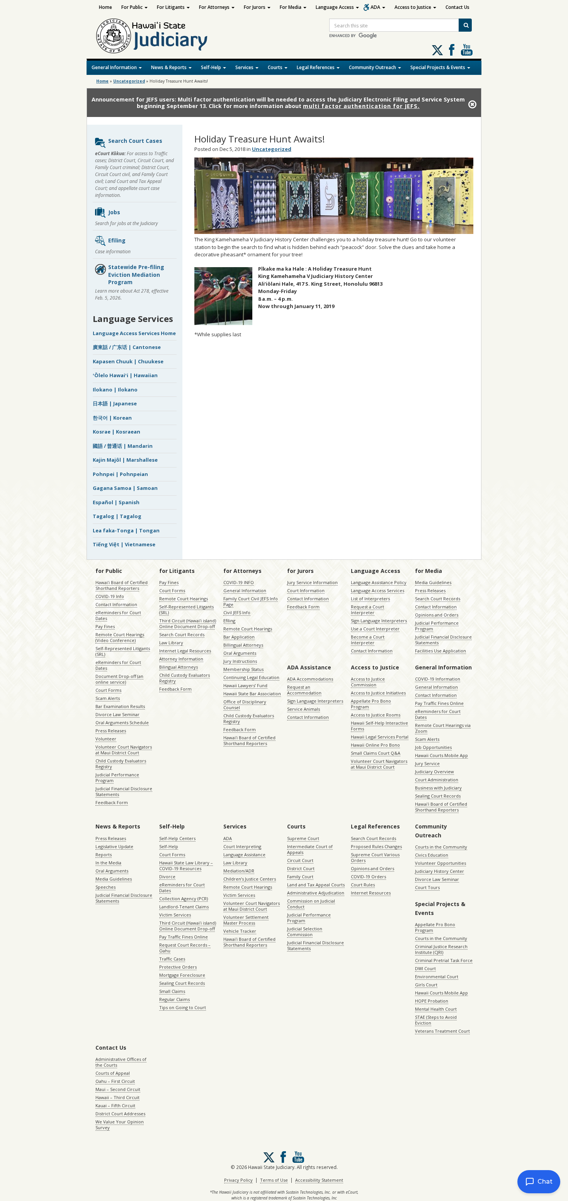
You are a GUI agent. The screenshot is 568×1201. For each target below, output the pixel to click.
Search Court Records (181, 634)
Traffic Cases (172, 959)
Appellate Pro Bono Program (371, 704)
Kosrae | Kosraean (116, 431)
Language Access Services (377, 590)
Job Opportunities (433, 747)
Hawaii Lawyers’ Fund (245, 685)
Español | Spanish (116, 502)
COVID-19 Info (109, 596)
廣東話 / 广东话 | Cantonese (127, 347)
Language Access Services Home (134, 333)
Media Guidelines (433, 582)
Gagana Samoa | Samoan (125, 487)
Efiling (117, 240)
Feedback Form (111, 802)
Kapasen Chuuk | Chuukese (128, 361)
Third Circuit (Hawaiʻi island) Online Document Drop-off (187, 623)
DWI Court (425, 968)
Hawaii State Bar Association (252, 693)
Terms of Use (274, 1180)
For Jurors (255, 7)
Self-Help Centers (177, 838)
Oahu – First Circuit (115, 1081)
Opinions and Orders (436, 615)
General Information (115, 67)
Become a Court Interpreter (367, 639)
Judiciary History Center (439, 871)
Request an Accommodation (304, 690)
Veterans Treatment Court (442, 1031)
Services (245, 67)
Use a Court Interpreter (375, 629)
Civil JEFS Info (236, 612)
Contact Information (116, 604)
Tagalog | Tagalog (117, 516)
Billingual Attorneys (243, 645)
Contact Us (457, 7)
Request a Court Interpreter (367, 609)
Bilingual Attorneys (178, 667)
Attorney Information (181, 659)
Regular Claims (174, 999)
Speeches (105, 887)
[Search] (465, 25)
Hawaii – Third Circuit (117, 1097)
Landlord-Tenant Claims (184, 907)
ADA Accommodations (310, 679)
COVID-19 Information (437, 679)
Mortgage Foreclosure (182, 975)
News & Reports (169, 67)
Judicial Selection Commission (304, 931)
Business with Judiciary (438, 788)
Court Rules (363, 885)
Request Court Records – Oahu (185, 948)
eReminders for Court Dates (118, 615)
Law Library (171, 642)
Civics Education (431, 855)
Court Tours (427, 887)
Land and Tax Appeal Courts (316, 885)
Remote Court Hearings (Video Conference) (119, 637)
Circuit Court (300, 860)
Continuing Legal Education (251, 677)
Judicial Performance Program (117, 777)
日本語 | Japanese (115, 403)
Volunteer (105, 739)
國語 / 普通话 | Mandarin (123, 445)
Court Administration (436, 780)
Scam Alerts (107, 698)
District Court (301, 868)
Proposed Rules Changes (376, 846)
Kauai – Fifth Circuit (115, 1105)
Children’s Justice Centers (249, 879)
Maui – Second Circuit (117, 1089)
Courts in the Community (441, 847)
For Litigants (171, 7)
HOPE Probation (431, 1001)
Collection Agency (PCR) (183, 898)
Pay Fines (105, 626)
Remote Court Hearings (183, 598)
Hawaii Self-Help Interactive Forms (379, 726)
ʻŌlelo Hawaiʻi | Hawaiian (125, 375)
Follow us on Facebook (451, 50)
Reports (103, 854)
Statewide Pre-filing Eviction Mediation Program (136, 274)
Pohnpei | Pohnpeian (120, 474)
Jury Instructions (240, 661)
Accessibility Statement (319, 1180)
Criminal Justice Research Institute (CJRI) (441, 949)
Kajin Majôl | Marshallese (125, 459)
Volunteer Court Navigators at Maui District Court (123, 749)
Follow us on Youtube (467, 50)
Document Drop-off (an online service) (119, 679)
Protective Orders (178, 967)
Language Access (335, 7)
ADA (376, 7)
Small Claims (172, 991)
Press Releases (110, 730)
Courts (276, 67)
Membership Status (243, 669)
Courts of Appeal (112, 1073)
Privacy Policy (238, 1180)
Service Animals (303, 709)
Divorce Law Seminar (117, 714)
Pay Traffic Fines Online (439, 703)
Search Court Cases (135, 140)
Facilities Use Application (440, 651)
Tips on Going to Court (182, 1007)
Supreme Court (303, 838)
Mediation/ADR (238, 871)
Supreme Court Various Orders (375, 857)
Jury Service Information (312, 582)
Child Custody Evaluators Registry (120, 763)
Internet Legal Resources (185, 651)
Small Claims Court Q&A (375, 753)
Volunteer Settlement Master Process (246, 920)
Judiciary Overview (434, 771)
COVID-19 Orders (368, 876)
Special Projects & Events (438, 67)
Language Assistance (244, 854)
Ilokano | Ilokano (115, 389)
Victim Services (175, 915)
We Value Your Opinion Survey (119, 1124)
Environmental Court (436, 976)
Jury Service (427, 763)
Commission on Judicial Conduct (311, 904)
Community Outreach (373, 67)
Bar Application (239, 637)
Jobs (114, 212)
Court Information (306, 590)
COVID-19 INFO (238, 582)
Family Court (300, 876)
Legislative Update (114, 846)
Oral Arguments (239, 653)
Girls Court (426, 985)
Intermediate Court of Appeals (310, 849)
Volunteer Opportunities (440, 863)
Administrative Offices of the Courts (120, 1062)
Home (105, 7)
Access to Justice (413, 7)
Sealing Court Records (438, 796)
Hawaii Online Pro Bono (375, 745)
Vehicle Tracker (239, 931)
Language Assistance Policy (378, 582)
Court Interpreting (242, 846)
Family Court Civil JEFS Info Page (250, 601)
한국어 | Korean (112, 417)
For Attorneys (215, 7)
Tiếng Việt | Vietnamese (124, 544)
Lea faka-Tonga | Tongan (126, 530)
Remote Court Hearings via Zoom (443, 728)
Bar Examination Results (120, 706)
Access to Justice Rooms (375, 715)
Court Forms (108, 690)
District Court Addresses (120, 1113)
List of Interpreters (370, 598)
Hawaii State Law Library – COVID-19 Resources (186, 865)
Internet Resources (371, 893)
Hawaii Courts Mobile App (441, 755)
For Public (132, 7)
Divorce (167, 876)
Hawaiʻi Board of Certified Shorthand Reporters (121, 585)
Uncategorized (129, 81)
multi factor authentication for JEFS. (361, 106)
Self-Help (211, 67)
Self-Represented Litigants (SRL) (122, 651)
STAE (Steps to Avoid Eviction (436, 1020)
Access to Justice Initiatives (378, 693)
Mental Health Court (436, 1009)
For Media (291, 7)
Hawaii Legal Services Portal (379, 737)
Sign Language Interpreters (379, 620)
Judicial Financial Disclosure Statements (123, 791)
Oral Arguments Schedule (122, 722)
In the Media (108, 863)
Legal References (316, 67)
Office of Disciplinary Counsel (244, 704)
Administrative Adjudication (315, 893)
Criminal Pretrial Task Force (444, 960)
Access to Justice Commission (368, 682)
